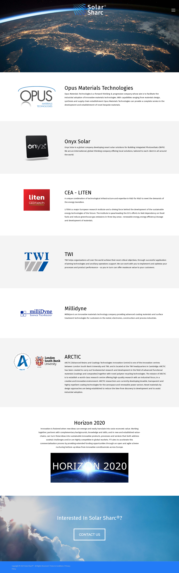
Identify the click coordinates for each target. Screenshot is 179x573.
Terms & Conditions (57, 566)
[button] (173, 10)
